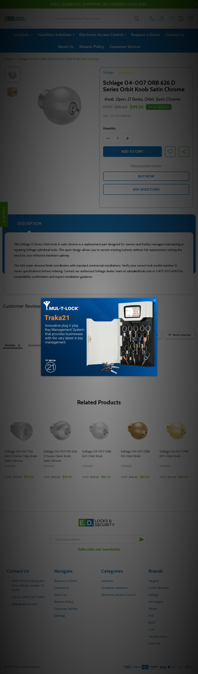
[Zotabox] (154, 372)
